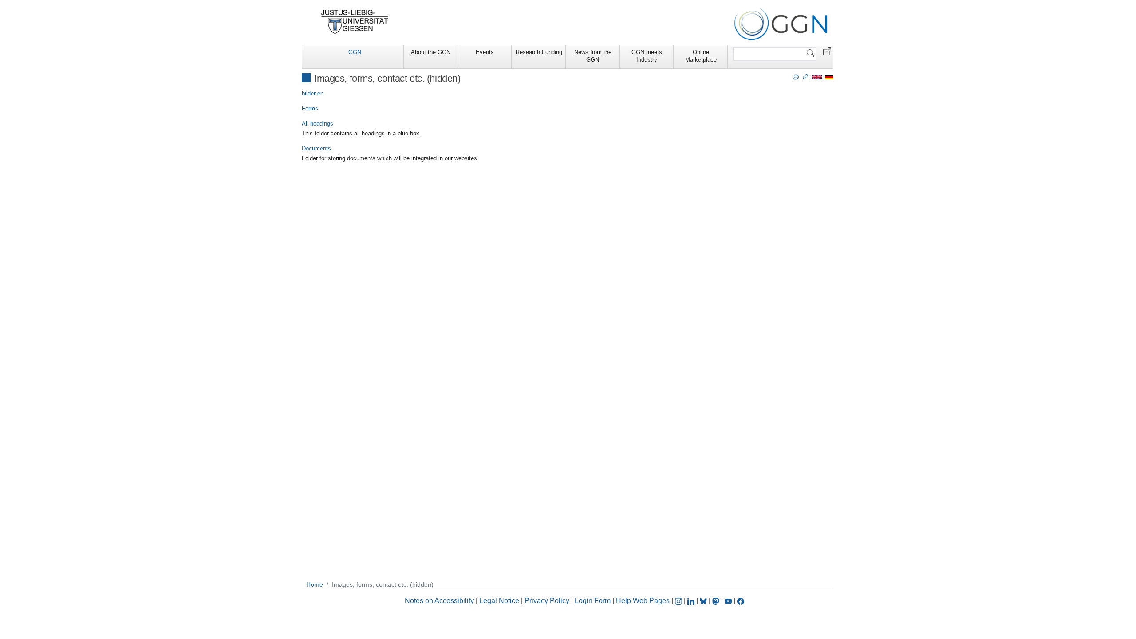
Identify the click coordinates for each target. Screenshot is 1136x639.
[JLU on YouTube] (729, 600)
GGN (354, 52)
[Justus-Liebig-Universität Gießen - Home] (354, 21)
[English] (817, 76)
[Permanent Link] (805, 76)
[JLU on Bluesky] (704, 600)
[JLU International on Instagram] (679, 600)
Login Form (593, 600)
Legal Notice (499, 600)
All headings (317, 123)
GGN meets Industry (646, 56)
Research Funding (539, 52)
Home (314, 584)
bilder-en (312, 93)
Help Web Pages (643, 600)
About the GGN (430, 52)
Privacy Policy (547, 600)
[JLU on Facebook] (740, 600)
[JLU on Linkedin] (691, 600)
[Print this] (796, 76)
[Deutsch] (829, 76)
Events (485, 52)
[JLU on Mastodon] (716, 600)
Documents (316, 148)
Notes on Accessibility (440, 600)
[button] (827, 50)
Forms (310, 108)
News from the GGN (592, 56)
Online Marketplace (701, 56)
